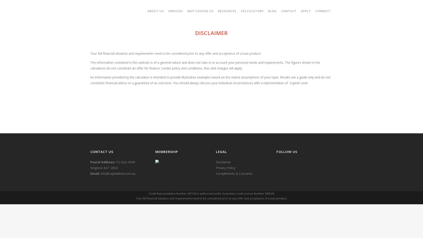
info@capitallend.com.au (118, 173)
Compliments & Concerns (234, 173)
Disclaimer (223, 162)
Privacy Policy (225, 168)
